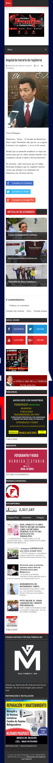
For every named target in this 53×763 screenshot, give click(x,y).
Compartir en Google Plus (23, 200)
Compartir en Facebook (22, 183)
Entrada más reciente (15, 311)
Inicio (29, 311)
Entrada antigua (40, 311)
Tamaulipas (10, 68)
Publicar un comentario (19, 305)
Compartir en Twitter (20, 191)
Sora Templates (23, 755)
